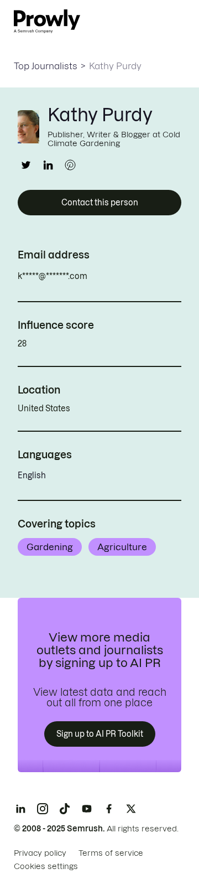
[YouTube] (86, 808)
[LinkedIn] (20, 808)
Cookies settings (46, 866)
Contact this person (99, 202)
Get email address (134, 276)
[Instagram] (42, 808)
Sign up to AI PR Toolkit (99, 734)
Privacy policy (40, 853)
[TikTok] (64, 808)
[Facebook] (109, 808)
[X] (131, 808)
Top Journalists (45, 66)
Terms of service (110, 853)
